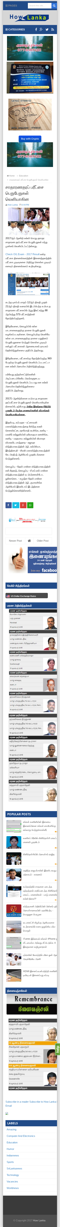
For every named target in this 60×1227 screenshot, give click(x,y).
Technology (13, 1175)
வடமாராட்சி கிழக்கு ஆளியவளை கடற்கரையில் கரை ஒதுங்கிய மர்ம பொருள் (39, 926)
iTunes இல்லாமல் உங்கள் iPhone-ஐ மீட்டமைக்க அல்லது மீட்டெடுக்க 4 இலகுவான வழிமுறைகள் (40, 942)
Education (12, 1142)
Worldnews (13, 1188)
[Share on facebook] (9, 505)
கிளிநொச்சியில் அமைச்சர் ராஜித (39, 854)
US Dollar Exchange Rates (23, 596)
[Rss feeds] (52, 29)
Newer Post (15, 540)
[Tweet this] (15, 505)
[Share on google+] (23, 505)
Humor (10, 1149)
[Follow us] (47, 29)
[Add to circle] (41, 29)
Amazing (11, 1129)
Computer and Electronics (21, 1136)
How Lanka (39, 1220)
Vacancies (12, 1181)
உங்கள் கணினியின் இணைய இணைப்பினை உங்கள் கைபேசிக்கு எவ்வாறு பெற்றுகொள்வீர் (39, 825)
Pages (12, 5)
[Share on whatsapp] (30, 505)
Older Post (42, 540)
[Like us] (36, 29)
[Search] (54, 6)
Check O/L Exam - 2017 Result (23, 254)
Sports (10, 1162)
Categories (16, 29)
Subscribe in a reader (17, 1101)
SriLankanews (14, 1168)
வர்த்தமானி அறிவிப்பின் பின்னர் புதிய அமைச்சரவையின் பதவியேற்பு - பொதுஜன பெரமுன (41, 910)
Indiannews (13, 1155)
